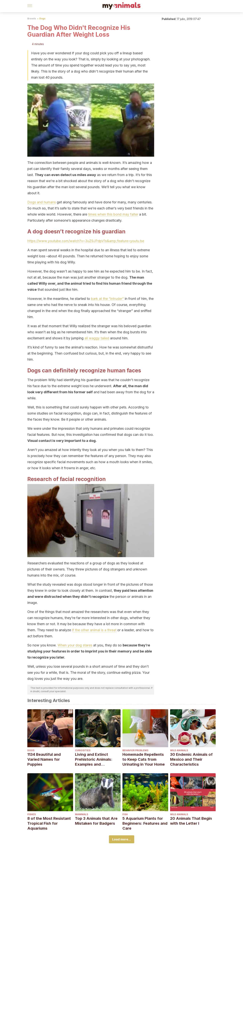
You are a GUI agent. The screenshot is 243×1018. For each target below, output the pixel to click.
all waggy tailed (96, 338)
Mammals (81, 814)
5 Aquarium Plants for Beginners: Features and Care (144, 823)
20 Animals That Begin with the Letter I (191, 821)
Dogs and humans (41, 202)
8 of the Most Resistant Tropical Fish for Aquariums (49, 823)
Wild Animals (179, 750)
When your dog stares (75, 645)
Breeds (31, 18)
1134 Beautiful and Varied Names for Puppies (44, 759)
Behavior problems (135, 750)
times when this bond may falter (113, 214)
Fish (125, 814)
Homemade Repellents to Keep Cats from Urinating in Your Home (143, 759)
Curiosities (82, 750)
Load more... (121, 839)
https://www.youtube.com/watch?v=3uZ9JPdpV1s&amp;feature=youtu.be (85, 241)
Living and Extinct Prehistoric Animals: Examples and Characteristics (93, 759)
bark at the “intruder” (107, 299)
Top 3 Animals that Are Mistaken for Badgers (96, 821)
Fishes (31, 814)
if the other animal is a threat (94, 630)
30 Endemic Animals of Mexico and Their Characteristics (191, 759)
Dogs (42, 18)
